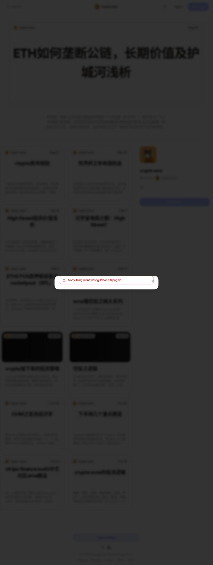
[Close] (153, 281)
